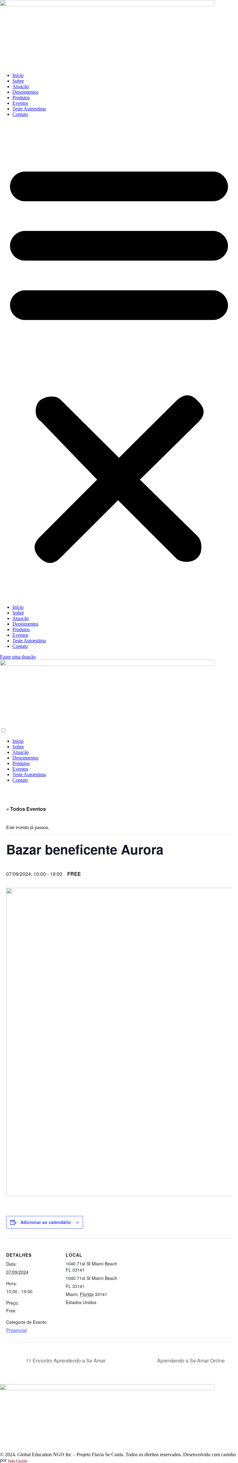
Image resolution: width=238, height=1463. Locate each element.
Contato (20, 114)
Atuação (20, 86)
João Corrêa (17, 1460)
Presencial (16, 1330)
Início (18, 75)
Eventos (20, 103)
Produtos (21, 97)
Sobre (18, 80)
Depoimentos (25, 92)
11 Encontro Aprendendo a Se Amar (64, 1360)
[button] (119, 361)
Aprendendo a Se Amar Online (191, 1360)
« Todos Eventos (26, 808)
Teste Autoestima (29, 108)
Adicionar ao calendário (45, 1222)
